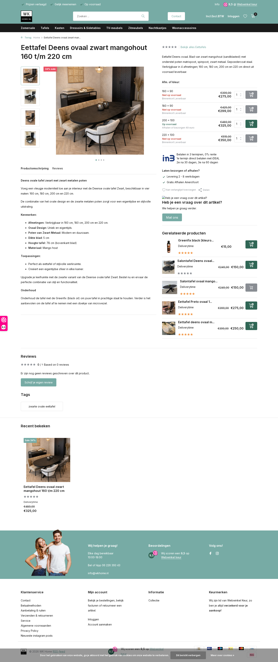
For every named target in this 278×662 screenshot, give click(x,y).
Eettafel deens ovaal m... (196, 322)
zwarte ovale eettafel (42, 406)
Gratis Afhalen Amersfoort (183, 182)
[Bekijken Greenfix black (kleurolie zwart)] (168, 246)
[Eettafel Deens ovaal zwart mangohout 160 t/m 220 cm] (48, 460)
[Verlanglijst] (245, 16)
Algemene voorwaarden (36, 625)
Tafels (45, 28)
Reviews (57, 168)
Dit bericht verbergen (188, 655)
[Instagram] (217, 553)
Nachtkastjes (157, 28)
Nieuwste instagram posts (37, 635)
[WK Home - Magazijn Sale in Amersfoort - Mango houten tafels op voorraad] (37, 16)
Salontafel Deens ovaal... (195, 261)
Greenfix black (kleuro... (196, 240)
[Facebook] (210, 553)
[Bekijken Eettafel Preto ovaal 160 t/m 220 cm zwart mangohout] (168, 308)
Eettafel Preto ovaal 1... (195, 302)
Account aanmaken (100, 624)
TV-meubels (114, 28)
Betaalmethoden (31, 605)
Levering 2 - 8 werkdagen (183, 176)
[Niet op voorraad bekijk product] (251, 287)
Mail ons (172, 217)
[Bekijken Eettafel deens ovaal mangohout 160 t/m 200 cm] (168, 328)
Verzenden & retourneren (37, 615)
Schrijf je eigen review (39, 382)
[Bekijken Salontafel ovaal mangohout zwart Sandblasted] (169, 287)
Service (25, 620)
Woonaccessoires (184, 28)
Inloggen (93, 619)
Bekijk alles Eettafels (193, 47)
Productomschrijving (35, 168)
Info (217, 4)
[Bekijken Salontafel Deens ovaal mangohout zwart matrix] (168, 267)
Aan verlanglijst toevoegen (180, 189)
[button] (96, 160)
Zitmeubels (135, 28)
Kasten (59, 28)
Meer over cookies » (222, 655)
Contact (176, 16)
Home (36, 37)
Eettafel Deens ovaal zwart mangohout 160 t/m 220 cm (44, 489)
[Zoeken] (143, 16)
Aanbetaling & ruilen (33, 610)
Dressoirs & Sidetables (85, 28)
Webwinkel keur (247, 4)
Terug (27, 37)
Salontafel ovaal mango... (198, 281)
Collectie (153, 600)
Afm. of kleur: (171, 82)
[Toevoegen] (251, 244)
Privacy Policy (29, 630)
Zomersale (28, 28)
